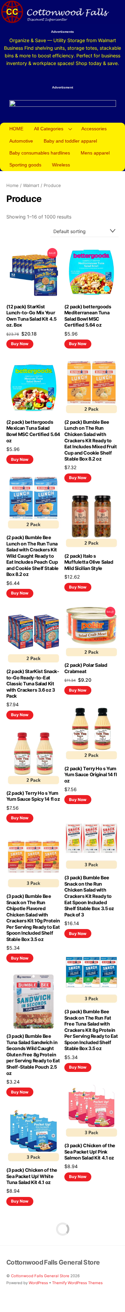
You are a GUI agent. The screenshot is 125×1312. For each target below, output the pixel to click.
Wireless (61, 164)
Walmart (31, 185)
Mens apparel (95, 153)
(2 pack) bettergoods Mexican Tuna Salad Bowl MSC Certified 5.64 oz (33, 431)
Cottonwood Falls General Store (40, 1276)
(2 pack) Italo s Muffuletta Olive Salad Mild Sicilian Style (88, 562)
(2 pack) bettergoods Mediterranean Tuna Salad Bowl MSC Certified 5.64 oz (87, 316)
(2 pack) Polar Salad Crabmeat (85, 668)
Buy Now (19, 343)
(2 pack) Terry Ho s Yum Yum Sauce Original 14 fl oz (90, 774)
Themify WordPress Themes (77, 1283)
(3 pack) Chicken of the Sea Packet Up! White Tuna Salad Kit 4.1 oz (31, 1176)
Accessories (94, 128)
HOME (16, 128)
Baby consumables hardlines (39, 153)
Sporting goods (25, 164)
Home (12, 185)
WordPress (38, 1283)
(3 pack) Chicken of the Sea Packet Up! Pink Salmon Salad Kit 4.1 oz (89, 1151)
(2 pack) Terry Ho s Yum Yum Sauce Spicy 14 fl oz (33, 796)
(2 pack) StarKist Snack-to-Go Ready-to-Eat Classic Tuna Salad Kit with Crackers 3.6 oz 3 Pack (32, 683)
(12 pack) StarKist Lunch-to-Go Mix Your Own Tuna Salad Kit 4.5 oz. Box (31, 316)
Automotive (21, 141)
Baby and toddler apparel (70, 141)
